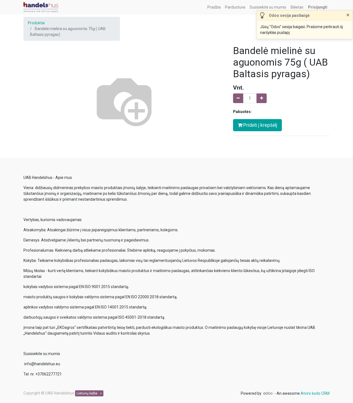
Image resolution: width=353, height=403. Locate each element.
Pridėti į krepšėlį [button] (259, 125)
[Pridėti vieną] (261, 98)
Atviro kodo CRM (315, 393)
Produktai (36, 23)
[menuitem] (214, 7)
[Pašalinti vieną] (238, 98)
